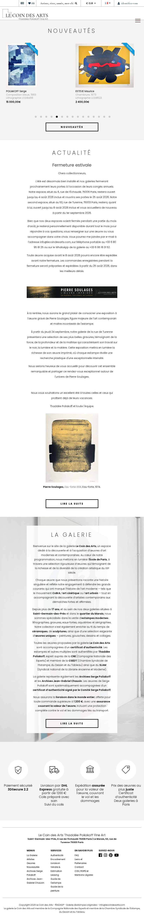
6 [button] (62, 117)
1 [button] (35, 117)
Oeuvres (31, 863)
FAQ (77, 855)
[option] (37, 79)
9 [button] (77, 117)
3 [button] (46, 117)
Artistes (30, 859)
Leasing (55, 874)
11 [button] (88, 117)
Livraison (55, 863)
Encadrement (58, 859)
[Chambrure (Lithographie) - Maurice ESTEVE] (105, 65)
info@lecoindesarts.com (112, 904)
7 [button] (67, 117)
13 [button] (98, 117)
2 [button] (41, 117)
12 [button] (93, 117)
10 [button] (83, 117)
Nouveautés (33, 867)
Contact (79, 867)
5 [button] (56, 117)
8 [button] (72, 117)
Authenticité (57, 855)
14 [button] (104, 117)
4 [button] (51, 117)
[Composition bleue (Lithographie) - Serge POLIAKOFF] (21, 65)
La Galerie (32, 855)
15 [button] (109, 117)
